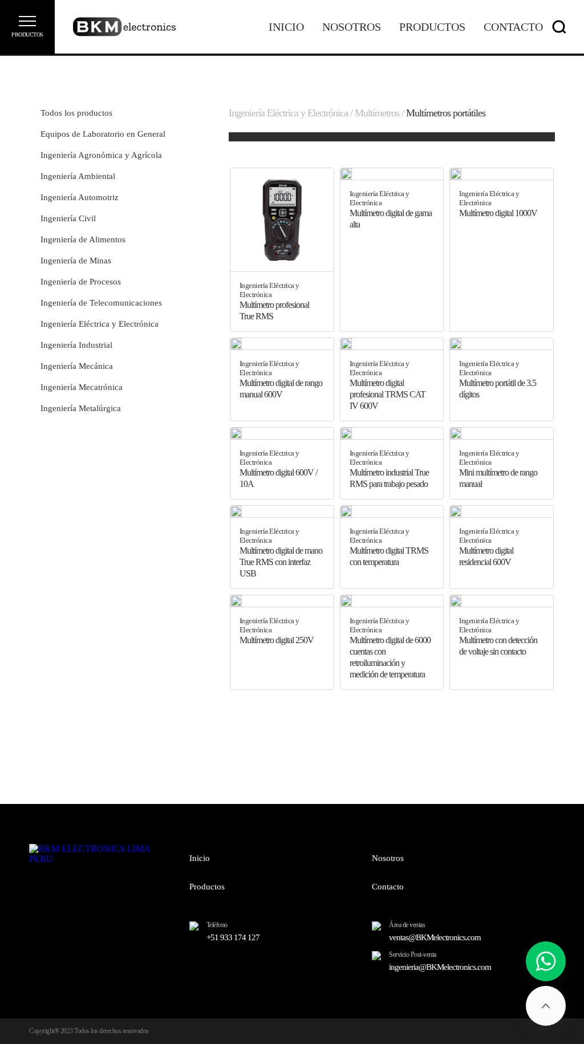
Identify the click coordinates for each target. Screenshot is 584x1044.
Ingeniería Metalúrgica (80, 408)
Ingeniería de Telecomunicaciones (101, 302)
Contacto (513, 27)
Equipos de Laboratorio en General (102, 134)
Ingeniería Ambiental (77, 176)
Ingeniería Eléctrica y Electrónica (99, 323)
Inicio (286, 27)
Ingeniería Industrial (76, 345)
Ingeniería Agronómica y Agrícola (101, 155)
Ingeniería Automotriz (79, 197)
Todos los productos (76, 112)
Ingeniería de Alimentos (82, 239)
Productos (432, 27)
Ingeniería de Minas (75, 260)
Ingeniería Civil (68, 218)
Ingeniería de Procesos (80, 281)
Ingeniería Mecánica (76, 366)
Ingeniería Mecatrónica (81, 387)
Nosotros (351, 27)
